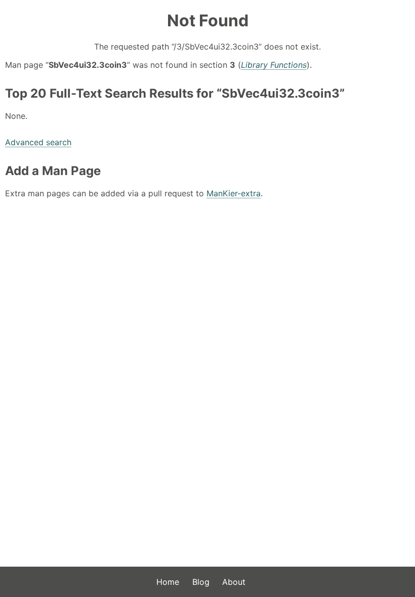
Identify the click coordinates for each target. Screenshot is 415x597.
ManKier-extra (233, 193)
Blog (201, 582)
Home (167, 582)
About (233, 582)
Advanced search (38, 142)
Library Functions (274, 65)
